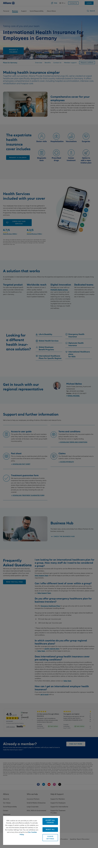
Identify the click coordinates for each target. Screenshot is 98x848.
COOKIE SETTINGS (50, 837)
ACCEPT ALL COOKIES (50, 821)
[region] (31, 830)
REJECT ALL (50, 829)
